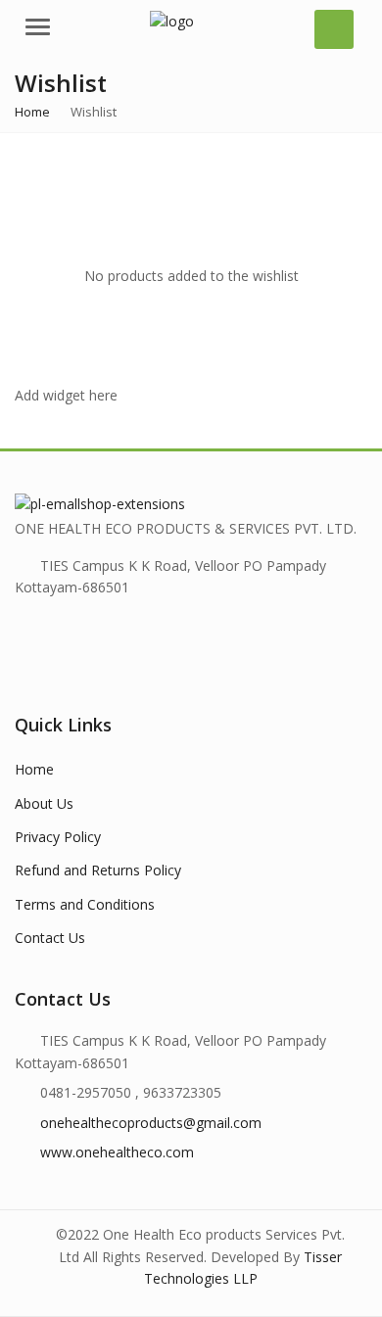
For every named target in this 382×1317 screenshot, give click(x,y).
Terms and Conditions (85, 904)
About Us (44, 803)
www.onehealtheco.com (117, 1152)
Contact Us (50, 937)
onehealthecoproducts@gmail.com (151, 1122)
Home (34, 769)
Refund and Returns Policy (98, 870)
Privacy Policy (58, 836)
